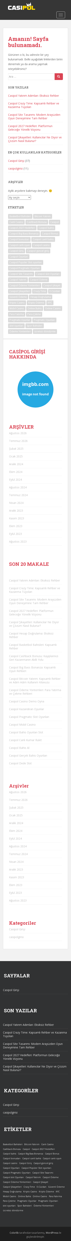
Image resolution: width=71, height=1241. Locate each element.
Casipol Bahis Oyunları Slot (26, 732)
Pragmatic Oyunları (44, 320)
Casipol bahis (46, 227)
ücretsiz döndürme (45, 331)
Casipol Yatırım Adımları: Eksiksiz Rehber (33, 95)
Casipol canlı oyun (19, 245)
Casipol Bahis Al (19, 748)
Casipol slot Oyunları (48, 274)
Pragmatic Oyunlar (19, 320)
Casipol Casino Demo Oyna (26, 701)
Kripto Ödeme (36, 302)
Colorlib (14, 1232)
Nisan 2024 (16, 503)
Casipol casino (41, 245)
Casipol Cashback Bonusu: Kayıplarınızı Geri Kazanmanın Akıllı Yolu (33, 657)
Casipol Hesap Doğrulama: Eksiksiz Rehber (31, 635)
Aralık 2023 (16, 510)
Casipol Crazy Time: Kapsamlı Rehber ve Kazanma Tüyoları (33, 105)
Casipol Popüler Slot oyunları (25, 262)
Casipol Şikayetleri (19, 291)
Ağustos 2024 (18, 487)
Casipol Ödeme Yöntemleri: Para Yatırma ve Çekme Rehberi (35, 691)
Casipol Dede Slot (20, 763)
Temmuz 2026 (18, 441)
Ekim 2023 (15, 526)
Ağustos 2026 (18, 433)
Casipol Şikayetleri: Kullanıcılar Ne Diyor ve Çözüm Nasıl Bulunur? (35, 139)
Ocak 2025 (16, 456)
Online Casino (53, 308)
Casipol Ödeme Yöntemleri (24, 285)
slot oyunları (16, 325)
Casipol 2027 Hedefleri (22, 227)
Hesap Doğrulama (40, 297)
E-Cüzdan (55, 291)
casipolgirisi (15, 168)
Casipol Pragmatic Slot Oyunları (29, 717)
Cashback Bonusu (37, 222)
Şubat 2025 (16, 448)
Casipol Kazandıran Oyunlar (26, 709)
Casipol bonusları (19, 239)
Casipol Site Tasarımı (21, 274)
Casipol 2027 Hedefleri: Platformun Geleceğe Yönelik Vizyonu (30, 127)
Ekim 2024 (15, 472)
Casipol (54, 222)
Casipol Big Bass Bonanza (23, 233)
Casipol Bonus (50, 233)
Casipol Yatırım (17, 279)
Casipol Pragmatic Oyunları (24, 268)
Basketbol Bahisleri (20, 216)
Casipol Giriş (16, 251)
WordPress (52, 1232)
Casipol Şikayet (51, 285)
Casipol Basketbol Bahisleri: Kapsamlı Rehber (33, 646)
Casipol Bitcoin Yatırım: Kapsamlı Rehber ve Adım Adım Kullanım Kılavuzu (35, 680)
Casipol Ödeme (39, 279)
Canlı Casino (16, 222)
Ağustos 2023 (18, 541)
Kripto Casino (17, 302)
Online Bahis (35, 308)
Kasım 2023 (16, 518)
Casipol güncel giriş (38, 251)
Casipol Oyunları (18, 256)
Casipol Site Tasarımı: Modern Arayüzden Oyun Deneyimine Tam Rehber (34, 116)
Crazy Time (40, 291)
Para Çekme (34, 314)
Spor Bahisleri (34, 325)
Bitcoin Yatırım (43, 216)
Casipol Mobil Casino (22, 724)
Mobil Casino (16, 308)
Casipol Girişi (16, 161)
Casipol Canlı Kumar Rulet (25, 740)
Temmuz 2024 (18, 495)
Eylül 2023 (15, 534)
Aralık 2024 (16, 464)
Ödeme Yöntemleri (20, 331)
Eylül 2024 (15, 479)
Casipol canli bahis (43, 239)
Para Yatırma (16, 314)
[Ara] (59, 76)
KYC (50, 302)
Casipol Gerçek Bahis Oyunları (28, 755)
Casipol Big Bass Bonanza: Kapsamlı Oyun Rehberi (32, 669)
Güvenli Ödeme (18, 297)
